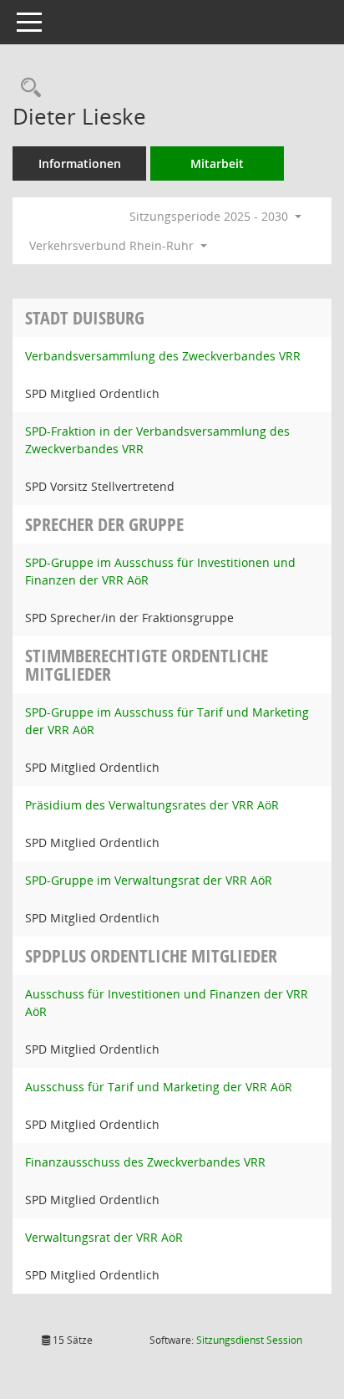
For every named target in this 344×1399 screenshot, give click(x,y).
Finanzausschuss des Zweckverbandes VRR (145, 1162)
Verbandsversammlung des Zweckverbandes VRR (163, 356)
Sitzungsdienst (249, 1340)
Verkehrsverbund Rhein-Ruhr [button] (113, 245)
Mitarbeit (217, 163)
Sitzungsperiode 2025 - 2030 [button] (210, 216)
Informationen (79, 163)
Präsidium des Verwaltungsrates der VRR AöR (152, 805)
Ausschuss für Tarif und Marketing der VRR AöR (158, 1087)
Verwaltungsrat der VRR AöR (104, 1237)
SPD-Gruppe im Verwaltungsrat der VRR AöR (148, 880)
